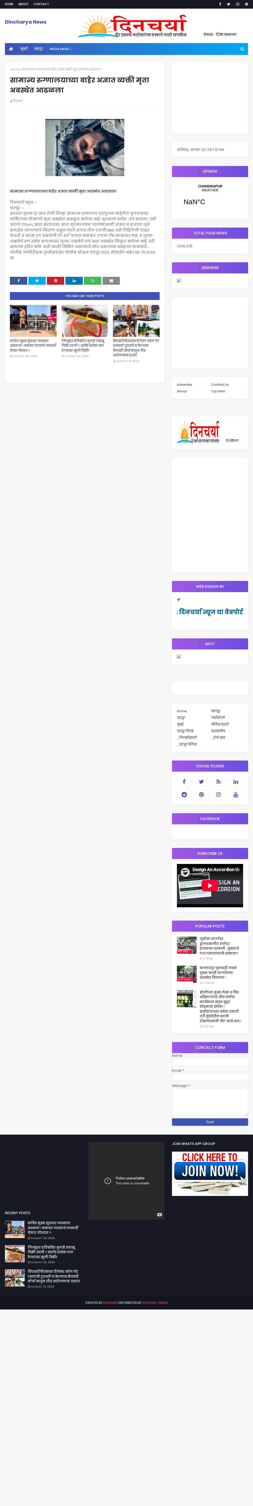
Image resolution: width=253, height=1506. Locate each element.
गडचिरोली (218, 717)
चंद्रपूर (210, 198)
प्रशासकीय (218, 731)
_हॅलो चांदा (218, 737)
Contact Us (220, 384)
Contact (41, 4)
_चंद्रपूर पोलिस (187, 744)
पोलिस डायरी (220, 724)
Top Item (218, 391)
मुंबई (180, 724)
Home (9, 4)
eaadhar (110, 1303)
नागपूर (215, 711)
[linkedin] (236, 782)
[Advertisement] (210, 98)
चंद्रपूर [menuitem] (38, 49)
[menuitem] (11, 49)
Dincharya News (25, 21)
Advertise (184, 384)
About (23, 4)
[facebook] (220, 4)
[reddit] (184, 794)
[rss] (218, 782)
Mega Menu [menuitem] (59, 49)
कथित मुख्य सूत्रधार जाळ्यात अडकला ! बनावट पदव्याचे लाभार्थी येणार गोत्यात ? (33, 346)
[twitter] (228, 4)
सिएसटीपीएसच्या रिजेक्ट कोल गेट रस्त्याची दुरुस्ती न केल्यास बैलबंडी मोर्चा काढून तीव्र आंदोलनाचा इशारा (136, 348)
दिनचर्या (17, 101)
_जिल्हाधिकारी (187, 737)
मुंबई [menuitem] (23, 49)
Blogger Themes (155, 1303)
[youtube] (236, 794)
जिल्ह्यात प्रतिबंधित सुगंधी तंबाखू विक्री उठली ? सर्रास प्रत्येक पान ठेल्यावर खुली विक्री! (83, 346)
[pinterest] (245, 4)
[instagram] (237, 4)
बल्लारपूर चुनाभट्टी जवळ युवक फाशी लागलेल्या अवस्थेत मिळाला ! (218, 973)
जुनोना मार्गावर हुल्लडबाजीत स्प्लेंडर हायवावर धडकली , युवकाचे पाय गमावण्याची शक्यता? (219, 946)
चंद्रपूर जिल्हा (185, 731)
